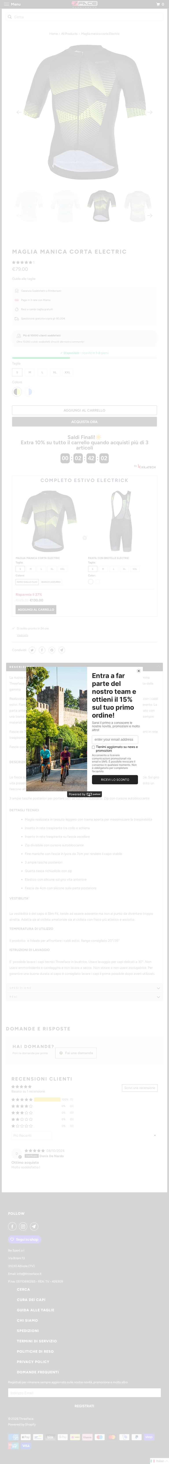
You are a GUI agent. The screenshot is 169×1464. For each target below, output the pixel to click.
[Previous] (19, 112)
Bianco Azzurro (51, 582)
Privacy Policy (33, 1362)
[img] (35, 1151)
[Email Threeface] (35, 1226)
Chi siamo (27, 1320)
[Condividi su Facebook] (41, 650)
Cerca (23, 1289)
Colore (17, 382)
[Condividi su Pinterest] (51, 650)
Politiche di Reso (35, 1351)
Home (53, 34)
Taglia (16, 363)
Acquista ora (84, 422)
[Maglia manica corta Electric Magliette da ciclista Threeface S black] (84, 112)
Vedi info (22, 635)
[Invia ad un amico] (61, 650)
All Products (69, 34)
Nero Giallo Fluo (27, 582)
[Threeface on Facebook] (13, 1226)
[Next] (150, 112)
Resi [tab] (13, 996)
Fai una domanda (78, 1053)
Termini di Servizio (37, 1341)
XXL (67, 372)
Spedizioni (28, 1331)
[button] (22, 262)
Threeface (26, 1419)
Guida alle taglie (23, 279)
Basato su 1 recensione (28, 1091)
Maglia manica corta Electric (69, 251)
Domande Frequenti (38, 1372)
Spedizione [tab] (20, 987)
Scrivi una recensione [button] (139, 1088)
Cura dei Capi (31, 1300)
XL (55, 372)
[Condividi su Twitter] (31, 650)
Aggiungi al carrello (36, 610)
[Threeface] (84, 4)
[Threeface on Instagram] (24, 1226)
